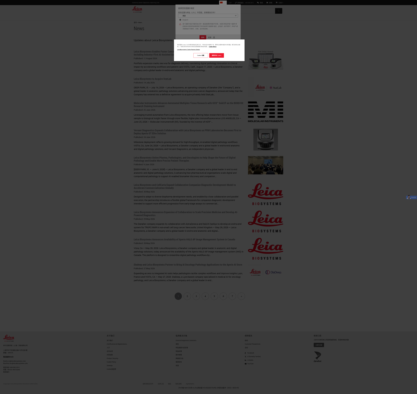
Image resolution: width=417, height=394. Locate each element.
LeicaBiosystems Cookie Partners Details (188, 49)
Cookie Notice (212, 46)
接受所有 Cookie (216, 55)
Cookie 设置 (200, 55)
